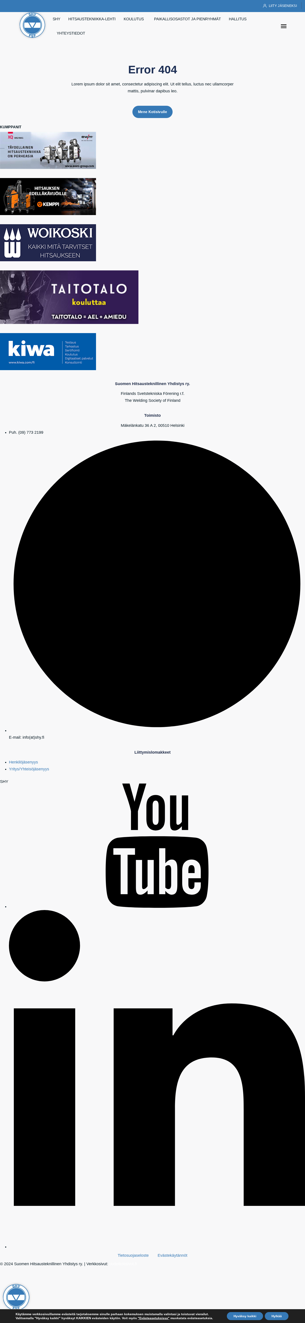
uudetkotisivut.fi (123, 1264)
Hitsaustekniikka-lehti (92, 19)
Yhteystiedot (71, 33)
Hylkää (277, 1316)
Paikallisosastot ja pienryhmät (187, 19)
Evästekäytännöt (172, 1255)
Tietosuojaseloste (133, 1255)
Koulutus (134, 19)
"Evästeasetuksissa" (153, 1318)
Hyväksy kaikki (245, 1316)
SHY (56, 19)
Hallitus (238, 19)
